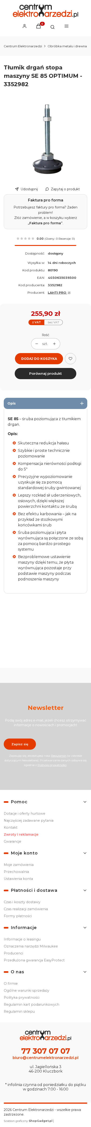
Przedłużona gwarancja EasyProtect (34, 960)
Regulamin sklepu (19, 1011)
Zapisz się (19, 744)
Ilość (45, 335)
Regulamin (58, 755)
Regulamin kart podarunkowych (31, 1004)
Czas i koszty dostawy (22, 902)
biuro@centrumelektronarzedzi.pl (45, 1057)
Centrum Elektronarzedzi (23, 46)
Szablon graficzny (28, 1121)
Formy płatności (18, 916)
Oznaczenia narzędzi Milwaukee (31, 946)
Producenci (13, 953)
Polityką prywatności (52, 765)
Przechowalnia (16, 872)
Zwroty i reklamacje (21, 834)
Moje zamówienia (19, 865)
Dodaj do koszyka (39, 359)
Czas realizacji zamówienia (26, 909)
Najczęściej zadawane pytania (28, 820)
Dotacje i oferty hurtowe (24, 813)
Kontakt (11, 827)
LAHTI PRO (57, 292)
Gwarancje (12, 841)
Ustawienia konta (18, 879)
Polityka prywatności (21, 997)
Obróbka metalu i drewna (67, 46)
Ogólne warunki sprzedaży (26, 990)
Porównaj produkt (45, 373)
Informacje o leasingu (22, 939)
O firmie (11, 983)
